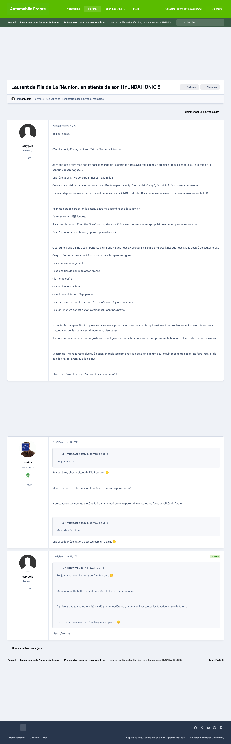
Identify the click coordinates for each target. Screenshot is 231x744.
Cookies (34, 737)
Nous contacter (17, 737)
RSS (45, 737)
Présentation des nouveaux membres (82, 98)
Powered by (207, 737)
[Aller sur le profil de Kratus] (27, 448)
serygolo (26, 98)
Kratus (28, 462)
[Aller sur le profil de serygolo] (13, 99)
